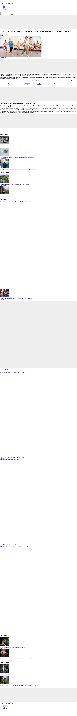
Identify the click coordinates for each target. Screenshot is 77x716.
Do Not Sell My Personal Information (7, 710)
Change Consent (17, 710)
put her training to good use (36, 108)
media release (27, 83)
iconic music (39, 84)
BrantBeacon (8, 77)
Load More (38, 130)
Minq (1, 1)
